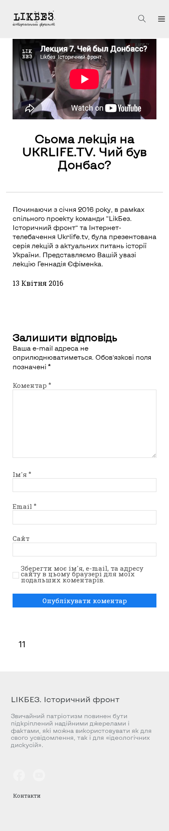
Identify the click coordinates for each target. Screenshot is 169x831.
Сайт (21, 538)
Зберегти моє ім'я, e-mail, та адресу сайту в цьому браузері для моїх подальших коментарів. (82, 574)
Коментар (32, 385)
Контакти (27, 795)
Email (24, 506)
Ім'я (22, 474)
